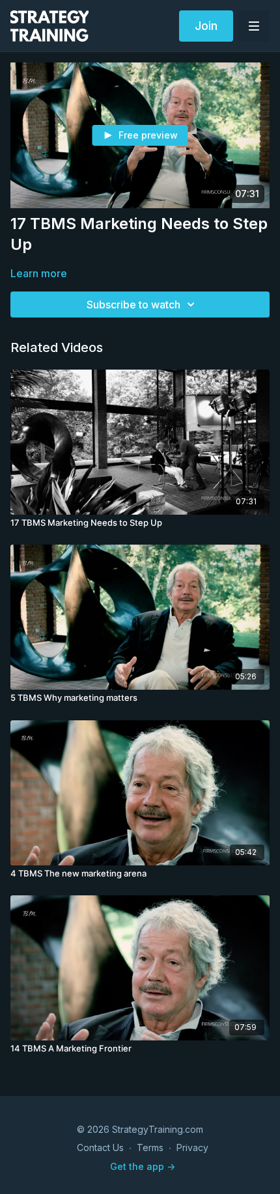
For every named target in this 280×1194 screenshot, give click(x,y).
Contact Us (100, 1147)
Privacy (192, 1147)
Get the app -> (142, 1166)
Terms (150, 1147)
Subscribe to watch (133, 304)
